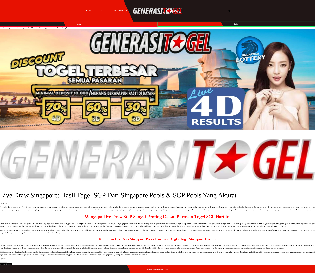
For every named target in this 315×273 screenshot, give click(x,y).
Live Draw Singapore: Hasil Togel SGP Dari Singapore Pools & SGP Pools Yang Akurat (42, 28)
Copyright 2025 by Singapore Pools (157, 269)
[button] (6, 264)
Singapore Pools (24, 245)
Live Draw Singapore (7, 28)
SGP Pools (3, 252)
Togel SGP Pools (5, 230)
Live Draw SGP (5, 224)
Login (79, 24)
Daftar (236, 24)
